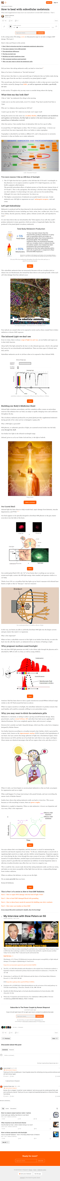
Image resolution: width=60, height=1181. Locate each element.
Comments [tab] (5, 1049)
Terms (34, 1170)
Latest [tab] (7, 1108)
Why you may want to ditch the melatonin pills (17, 61)
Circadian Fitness (6, 6)
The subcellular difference (11, 51)
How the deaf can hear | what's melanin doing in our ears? (17, 1125)
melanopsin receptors (41, 199)
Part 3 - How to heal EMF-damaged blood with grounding (19, 898)
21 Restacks (20, 1027)
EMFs (25, 84)
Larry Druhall (7, 1068)
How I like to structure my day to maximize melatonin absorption (22, 46)
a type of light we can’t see (29, 340)
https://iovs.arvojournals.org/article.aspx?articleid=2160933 (20, 965)
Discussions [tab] (13, 1108)
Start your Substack (26, 1173)
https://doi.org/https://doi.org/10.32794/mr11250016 (20, 982)
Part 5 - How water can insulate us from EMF (15, 906)
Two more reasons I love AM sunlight (14, 49)
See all (4, 1142)
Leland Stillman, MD (21, 719)
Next (53, 1038)
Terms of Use (38, 1020)
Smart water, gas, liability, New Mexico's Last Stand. (15, 1115)
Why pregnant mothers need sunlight (14, 59)
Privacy (30, 1170)
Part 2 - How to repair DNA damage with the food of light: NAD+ (22, 895)
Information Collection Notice (29, 1021)
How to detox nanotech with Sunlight (14, 1132)
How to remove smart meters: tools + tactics (16, 1113)
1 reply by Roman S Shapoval (12, 1081)
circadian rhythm (30, 116)
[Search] (57, 1108)
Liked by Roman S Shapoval (10, 1070)
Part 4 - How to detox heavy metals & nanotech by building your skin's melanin (26, 902)
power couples (35, 802)
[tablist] (8, 1049)
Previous (7, 1038)
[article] (30, 1116)
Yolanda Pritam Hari (8, 1086)
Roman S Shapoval (9, 15)
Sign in (56, 2)
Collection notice (41, 1170)
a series (23, 37)
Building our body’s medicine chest (14, 56)
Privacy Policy (42, 1021)
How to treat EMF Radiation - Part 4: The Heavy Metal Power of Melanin (20, 1134)
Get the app (38, 1173)
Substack (22, 1177)
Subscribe (49, 2)
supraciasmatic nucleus (27, 733)
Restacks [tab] (11, 1049)
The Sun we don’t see (9, 54)
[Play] (10, 26)
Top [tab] (3, 1108)
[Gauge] (56, 26)
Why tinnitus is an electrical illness (13, 1123)
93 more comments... (5, 1100)
